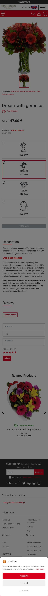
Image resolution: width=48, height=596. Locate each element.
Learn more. (39, 569)
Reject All (24, 583)
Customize (24, 590)
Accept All (24, 576)
